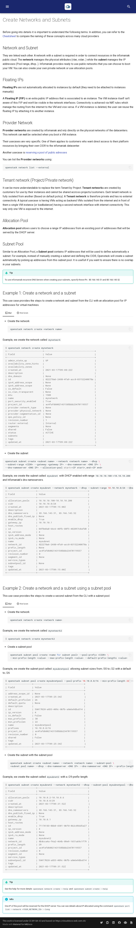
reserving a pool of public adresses (46, 152)
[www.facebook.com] (119, 922)
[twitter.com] (101, 922)
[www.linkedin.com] (113, 922)
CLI (9, 313)
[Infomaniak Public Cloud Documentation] (68, 6)
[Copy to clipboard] (130, 167)
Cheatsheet (9, 36)
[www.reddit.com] (107, 922)
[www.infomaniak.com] (125, 922)
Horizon (23, 313)
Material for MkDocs (22, 924)
